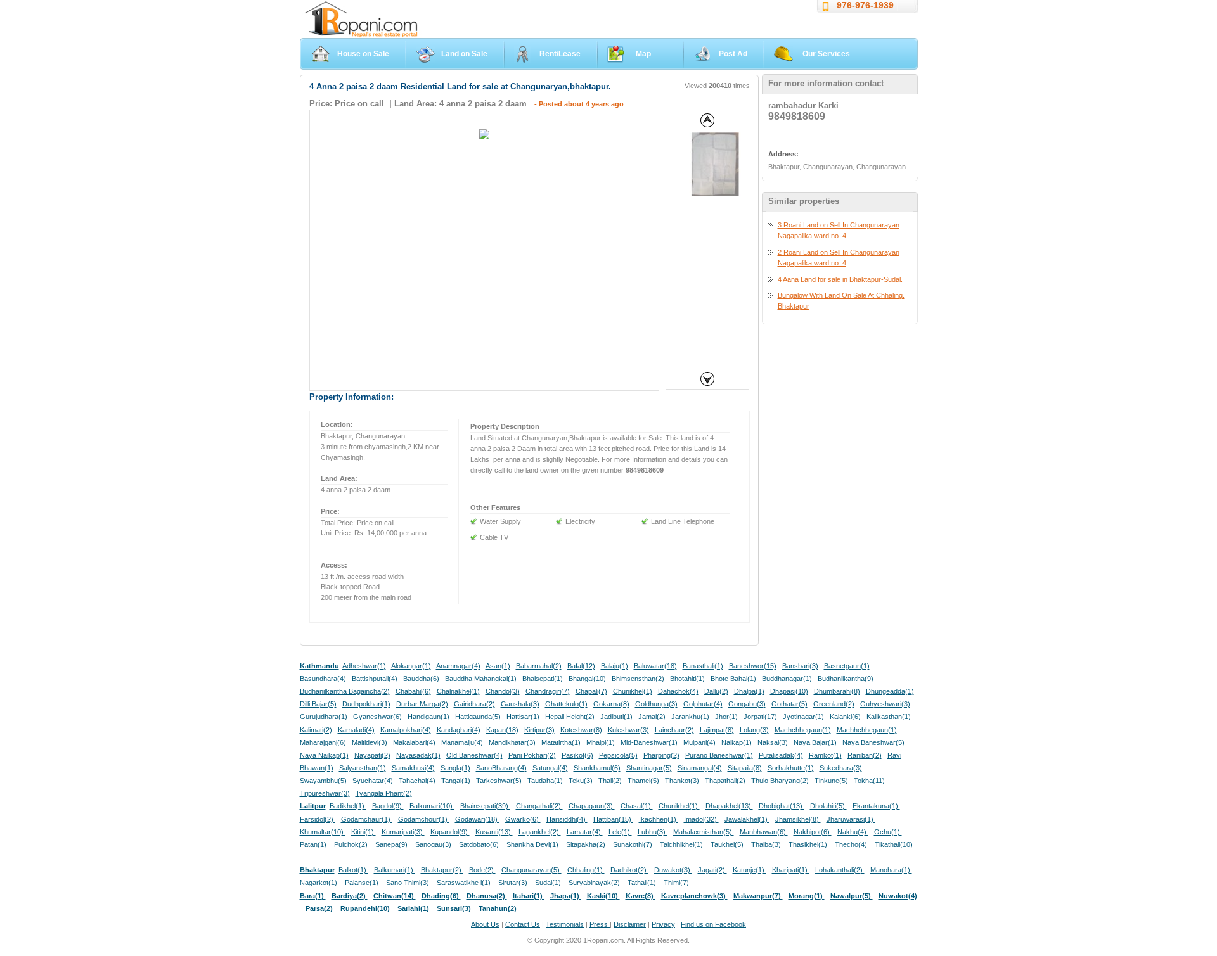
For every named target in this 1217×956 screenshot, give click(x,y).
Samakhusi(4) (413, 768)
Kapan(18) (502, 730)
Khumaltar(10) (322, 832)
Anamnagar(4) (458, 666)
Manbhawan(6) (764, 832)
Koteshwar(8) (581, 730)
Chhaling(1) (586, 870)
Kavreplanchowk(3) (694, 896)
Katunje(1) (749, 870)
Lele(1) (620, 832)
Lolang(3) (754, 730)
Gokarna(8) (611, 704)
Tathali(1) (643, 882)
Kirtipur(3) (539, 730)
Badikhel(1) (348, 806)
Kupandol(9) (450, 832)
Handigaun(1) (428, 716)
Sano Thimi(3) (408, 882)
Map (643, 53)
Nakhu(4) (852, 832)
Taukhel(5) (728, 844)
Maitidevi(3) (369, 742)
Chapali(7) (591, 691)
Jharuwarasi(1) (851, 819)
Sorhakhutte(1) (791, 768)
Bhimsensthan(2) (638, 678)
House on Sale (363, 53)
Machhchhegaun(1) (867, 730)
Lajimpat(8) (717, 730)
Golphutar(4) (703, 704)
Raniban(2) (864, 755)
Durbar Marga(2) (422, 704)
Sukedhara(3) (841, 768)
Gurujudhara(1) (323, 716)
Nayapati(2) (372, 755)
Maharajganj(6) (323, 742)
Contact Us (522, 924)
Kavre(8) (640, 896)
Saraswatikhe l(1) (465, 882)
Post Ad (733, 53)
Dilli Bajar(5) (318, 704)
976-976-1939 (865, 5)
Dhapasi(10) (789, 691)
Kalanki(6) (845, 716)
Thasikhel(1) (809, 844)
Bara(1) (313, 896)
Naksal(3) (772, 742)
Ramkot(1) (825, 755)
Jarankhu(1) (690, 716)
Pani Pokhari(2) (532, 755)
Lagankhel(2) (539, 832)
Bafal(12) (581, 666)
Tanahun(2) (498, 908)
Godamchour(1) (423, 819)
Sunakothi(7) (633, 844)
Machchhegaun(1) (803, 730)
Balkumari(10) (431, 806)
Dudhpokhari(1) (366, 704)
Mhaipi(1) (600, 742)
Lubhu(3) (652, 832)
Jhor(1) (726, 716)
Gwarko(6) (523, 819)
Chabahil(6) (413, 691)
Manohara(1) (891, 870)
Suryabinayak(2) (595, 882)
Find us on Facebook (713, 924)
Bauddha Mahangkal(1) (481, 678)
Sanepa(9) (392, 844)
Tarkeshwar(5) (499, 780)
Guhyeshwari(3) (885, 704)
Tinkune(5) (831, 780)
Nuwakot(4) (898, 896)
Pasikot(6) (577, 755)
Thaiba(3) (767, 844)
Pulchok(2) (352, 844)
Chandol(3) (503, 691)
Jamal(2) (652, 716)
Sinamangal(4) (700, 768)
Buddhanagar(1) (787, 678)
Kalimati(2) (316, 730)
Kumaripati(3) (403, 832)
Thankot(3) (682, 780)
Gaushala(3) (520, 704)
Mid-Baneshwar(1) (649, 742)
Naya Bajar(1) (815, 742)
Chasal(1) (637, 806)
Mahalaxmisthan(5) (703, 832)
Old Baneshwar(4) (474, 755)
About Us (485, 924)
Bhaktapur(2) (442, 870)
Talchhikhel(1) (682, 844)
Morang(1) (807, 896)
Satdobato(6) (480, 844)
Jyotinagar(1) (803, 716)
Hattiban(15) (613, 819)
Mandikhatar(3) (512, 742)
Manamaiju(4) (462, 742)
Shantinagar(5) (649, 768)
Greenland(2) (833, 704)
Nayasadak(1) (418, 755)
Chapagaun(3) (592, 806)
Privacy (663, 924)
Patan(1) (314, 844)
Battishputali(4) (374, 678)
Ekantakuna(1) (876, 806)
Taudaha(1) (545, 780)
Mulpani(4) (699, 742)
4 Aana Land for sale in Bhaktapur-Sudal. (840, 279)
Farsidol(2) (317, 819)
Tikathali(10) (894, 844)
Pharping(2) (661, 755)
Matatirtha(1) (561, 742)
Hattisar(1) (522, 716)
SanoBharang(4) (501, 768)
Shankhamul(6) (597, 768)
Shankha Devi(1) (533, 844)
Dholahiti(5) (828, 806)
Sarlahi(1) (414, 908)
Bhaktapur (317, 870)
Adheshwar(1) (364, 666)
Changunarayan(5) (531, 870)
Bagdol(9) (388, 806)
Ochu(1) (888, 832)
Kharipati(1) (790, 870)
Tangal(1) (455, 780)
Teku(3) (581, 780)
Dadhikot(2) (629, 870)
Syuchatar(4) (372, 780)
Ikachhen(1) (658, 819)
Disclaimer (630, 924)
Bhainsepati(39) (485, 806)
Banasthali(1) (703, 666)
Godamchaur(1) (366, 819)
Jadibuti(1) (616, 716)
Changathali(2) (539, 806)
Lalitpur (313, 806)
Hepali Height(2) (570, 716)
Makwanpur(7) (758, 896)
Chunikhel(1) (632, 691)
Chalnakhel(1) (458, 691)
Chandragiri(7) (547, 691)
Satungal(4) (550, 768)
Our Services (826, 53)
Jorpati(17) (760, 716)
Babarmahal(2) (539, 666)
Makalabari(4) (414, 742)
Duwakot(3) (673, 870)
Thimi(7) (677, 882)
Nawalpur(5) (851, 896)
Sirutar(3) (513, 882)
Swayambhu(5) (323, 780)
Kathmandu (319, 666)
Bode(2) (482, 870)
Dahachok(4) (678, 691)
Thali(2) (610, 780)
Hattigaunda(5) (478, 716)
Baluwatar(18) (655, 666)
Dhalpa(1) (749, 691)
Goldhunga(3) (656, 704)
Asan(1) (498, 666)
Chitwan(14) (394, 896)
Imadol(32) (701, 819)
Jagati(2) (712, 870)
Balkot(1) (353, 870)
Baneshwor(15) (752, 666)
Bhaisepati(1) (542, 678)
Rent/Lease (560, 53)
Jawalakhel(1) (746, 819)
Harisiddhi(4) (567, 819)
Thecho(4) (852, 844)
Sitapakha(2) (586, 844)
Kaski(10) (603, 896)
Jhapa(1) (565, 896)
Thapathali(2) (725, 780)
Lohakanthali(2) (840, 870)
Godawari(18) (477, 819)
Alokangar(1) (411, 666)
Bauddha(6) (421, 678)
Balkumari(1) (394, 870)
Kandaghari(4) (458, 730)
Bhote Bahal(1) (733, 678)
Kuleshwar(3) (628, 730)
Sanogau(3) (434, 844)
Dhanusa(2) (487, 896)
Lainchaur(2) (674, 730)
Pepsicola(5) (618, 755)
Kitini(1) (363, 832)
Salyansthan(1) (362, 768)
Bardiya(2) (350, 896)
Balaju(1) (614, 666)
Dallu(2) (716, 691)
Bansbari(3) (800, 666)
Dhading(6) (441, 896)
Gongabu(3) (747, 704)
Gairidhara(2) (474, 704)
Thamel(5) (643, 780)
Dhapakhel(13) (729, 806)
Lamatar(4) (585, 832)
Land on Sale (464, 53)
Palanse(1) (362, 882)
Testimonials (565, 924)
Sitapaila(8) (745, 768)
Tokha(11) (869, 780)
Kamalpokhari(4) (405, 730)
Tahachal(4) (417, 780)
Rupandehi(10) (366, 908)
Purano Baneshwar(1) (719, 755)
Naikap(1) (736, 742)
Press (599, 924)
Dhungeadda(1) (890, 691)
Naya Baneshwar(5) (873, 742)
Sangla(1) (455, 768)
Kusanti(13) (494, 832)
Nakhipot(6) (813, 832)
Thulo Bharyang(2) (780, 780)
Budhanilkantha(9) (845, 678)
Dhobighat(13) (781, 806)
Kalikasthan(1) (888, 716)
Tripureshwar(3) (325, 793)
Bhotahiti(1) (687, 678)
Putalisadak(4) (781, 755)
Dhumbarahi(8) (837, 691)
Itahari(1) (528, 896)
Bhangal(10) (587, 678)
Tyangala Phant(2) (384, 793)
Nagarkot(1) (319, 882)
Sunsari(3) (455, 908)
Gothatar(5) (789, 704)
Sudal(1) (549, 882)
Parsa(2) (320, 908)
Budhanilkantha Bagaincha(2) (345, 691)
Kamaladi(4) (356, 730)
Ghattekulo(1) (566, 704)
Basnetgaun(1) (847, 666)
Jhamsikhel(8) (798, 819)
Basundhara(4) (323, 678)
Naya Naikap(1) (324, 755)
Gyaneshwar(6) (377, 716)
